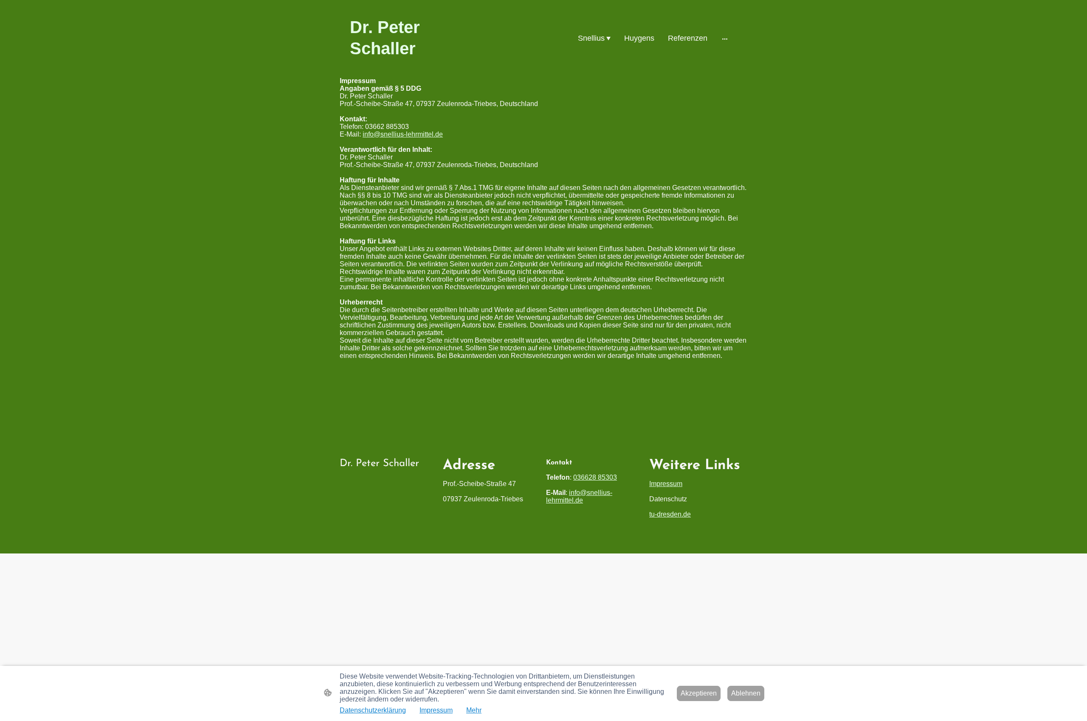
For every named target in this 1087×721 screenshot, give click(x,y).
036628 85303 (595, 477)
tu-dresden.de (670, 514)
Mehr (474, 710)
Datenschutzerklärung (373, 710)
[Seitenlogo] (412, 66)
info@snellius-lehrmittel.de (403, 134)
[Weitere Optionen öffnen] (725, 38)
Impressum (665, 483)
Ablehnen (745, 693)
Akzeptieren (699, 693)
